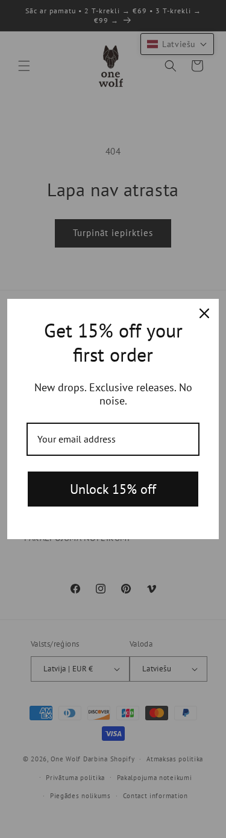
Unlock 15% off (113, 489)
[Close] (204, 313)
